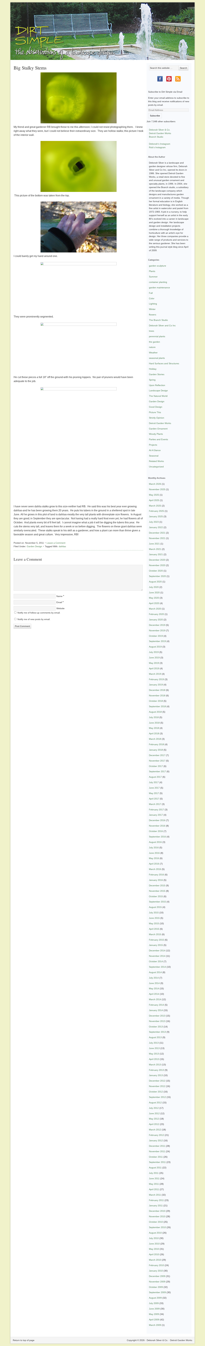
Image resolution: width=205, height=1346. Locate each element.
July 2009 (154, 1303)
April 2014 (154, 994)
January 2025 (156, 516)
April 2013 (154, 1059)
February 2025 (156, 511)
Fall (151, 293)
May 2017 (154, 793)
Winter (152, 309)
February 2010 (156, 1265)
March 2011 (155, 1195)
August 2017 (155, 777)
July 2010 (154, 1238)
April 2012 (154, 1124)
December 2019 (157, 625)
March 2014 (155, 999)
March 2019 (155, 674)
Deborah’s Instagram (159, 144)
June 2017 (154, 787)
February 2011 (156, 1200)
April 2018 (154, 733)
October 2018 (156, 701)
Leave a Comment (56, 543)
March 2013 (155, 1064)
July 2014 (154, 977)
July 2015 (154, 912)
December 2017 (157, 755)
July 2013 (154, 1042)
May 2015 (154, 923)
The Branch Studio (158, 320)
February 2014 (156, 1005)
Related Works (156, 461)
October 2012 (156, 1091)
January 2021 (156, 554)
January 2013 (156, 1075)
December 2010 (157, 1211)
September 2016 (157, 836)
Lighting (153, 303)
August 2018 (155, 712)
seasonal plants (157, 358)
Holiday (152, 369)
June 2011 (154, 1178)
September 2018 (157, 706)
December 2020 (157, 560)
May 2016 (154, 858)
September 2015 (157, 901)
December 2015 (157, 885)
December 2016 (157, 820)
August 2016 (155, 842)
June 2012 (154, 1113)
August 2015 (155, 907)
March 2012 (155, 1129)
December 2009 (157, 1276)
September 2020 (157, 576)
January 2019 (156, 684)
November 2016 (157, 825)
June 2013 (154, 1048)
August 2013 (155, 1037)
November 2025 (157, 489)
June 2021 (154, 543)
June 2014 (154, 983)
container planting (158, 282)
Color (151, 298)
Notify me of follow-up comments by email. (38, 612)
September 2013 (157, 1032)
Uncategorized (156, 466)
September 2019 (157, 641)
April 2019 (154, 668)
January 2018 (156, 750)
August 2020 (155, 581)
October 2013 (156, 1026)
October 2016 (156, 831)
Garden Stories (156, 374)
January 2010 (156, 1270)
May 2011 (154, 1184)
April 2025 (154, 500)
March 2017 (155, 804)
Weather (153, 352)
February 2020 (156, 614)
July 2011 (154, 1173)
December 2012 (157, 1080)
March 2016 (155, 869)
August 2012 (155, 1102)
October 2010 (156, 1222)
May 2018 (154, 728)
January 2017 (156, 815)
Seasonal (153, 455)
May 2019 (154, 663)
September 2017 (157, 771)
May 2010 (154, 1249)
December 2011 (157, 1146)
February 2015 (156, 939)
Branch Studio (156, 137)
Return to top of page (23, 1340)
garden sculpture (157, 265)
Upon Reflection (157, 385)
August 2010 (155, 1232)
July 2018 (154, 717)
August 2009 (155, 1298)
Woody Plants (156, 434)
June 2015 (154, 918)
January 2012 (156, 1140)
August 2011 (155, 1167)
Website (60, 608)
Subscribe (155, 115)
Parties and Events (158, 439)
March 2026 (155, 484)
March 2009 (155, 1325)
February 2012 (156, 1135)
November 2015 (157, 891)
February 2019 (156, 679)
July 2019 (154, 652)
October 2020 (156, 570)
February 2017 (156, 809)
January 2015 (156, 945)
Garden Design (34, 546)
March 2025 (155, 505)
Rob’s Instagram (157, 147)
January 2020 (156, 619)
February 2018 (156, 744)
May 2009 (154, 1314)
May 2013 (154, 1053)
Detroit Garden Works (160, 133)
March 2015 (155, 934)
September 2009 (157, 1292)
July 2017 (154, 782)
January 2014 (156, 1010)
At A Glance (155, 450)
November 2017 (157, 760)
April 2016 (154, 863)
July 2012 (154, 1108)
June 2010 (154, 1243)
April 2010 (154, 1254)
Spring (152, 380)
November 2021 (157, 538)
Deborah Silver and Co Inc (162, 325)
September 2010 (157, 1227)
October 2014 (156, 961)
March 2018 (155, 739)
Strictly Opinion (156, 417)
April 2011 (154, 1189)
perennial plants (157, 336)
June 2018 (154, 722)
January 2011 (156, 1205)
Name (59, 596)
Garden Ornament (158, 428)
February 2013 (156, 1070)
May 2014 (154, 988)
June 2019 (154, 657)
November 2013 (157, 1021)
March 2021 (155, 549)
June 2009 (154, 1308)
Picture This (155, 412)
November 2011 (157, 1151)
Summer (153, 276)
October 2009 (156, 1287)
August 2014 (155, 972)
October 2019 (156, 636)
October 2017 (156, 766)
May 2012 (154, 1118)
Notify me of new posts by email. (33, 619)
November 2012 (157, 1086)
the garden (154, 342)
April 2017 (154, 798)
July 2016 (154, 847)
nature (152, 347)
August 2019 (155, 646)
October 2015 (156, 896)
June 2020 (154, 592)
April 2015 (154, 929)
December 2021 (157, 532)
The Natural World (158, 396)
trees (151, 331)
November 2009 (157, 1281)
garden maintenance (159, 287)
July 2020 (154, 587)
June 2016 (154, 853)
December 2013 (157, 1015)
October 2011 (156, 1157)
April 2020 (154, 603)
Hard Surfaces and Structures (164, 363)
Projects (153, 445)
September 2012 (157, 1097)
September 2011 (157, 1162)
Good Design (155, 407)
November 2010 (157, 1216)
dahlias (62, 546)
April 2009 (154, 1319)
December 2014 (157, 950)
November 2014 (157, 956)
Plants (152, 271)
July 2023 (154, 522)
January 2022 (156, 527)
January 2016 (156, 880)
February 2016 (156, 874)
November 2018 (157, 695)
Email (59, 602)
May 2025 (154, 495)
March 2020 (155, 608)
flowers (152, 314)
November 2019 (157, 630)
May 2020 (154, 598)
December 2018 (157, 690)
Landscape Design (158, 390)
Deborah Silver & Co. (102, 26)
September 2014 (157, 967)
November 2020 (157, 565)
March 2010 (155, 1260)
